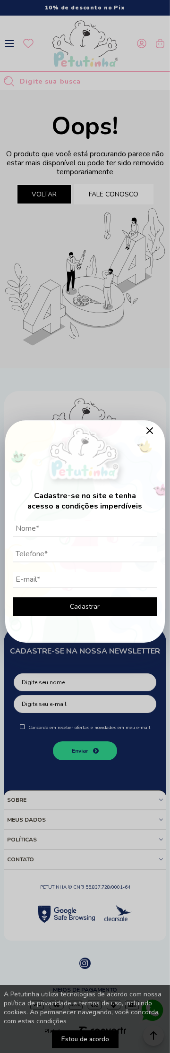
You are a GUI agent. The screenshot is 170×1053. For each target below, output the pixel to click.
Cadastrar (85, 606)
